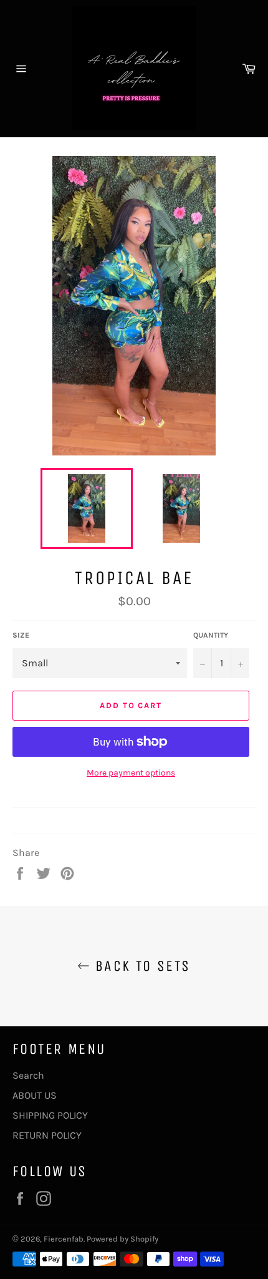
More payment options (131, 772)
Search (28, 1075)
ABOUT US (34, 1095)
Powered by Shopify (122, 1238)
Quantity (210, 635)
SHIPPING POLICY (50, 1115)
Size (20, 635)
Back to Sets (140, 966)
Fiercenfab (64, 1238)
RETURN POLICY (47, 1135)
